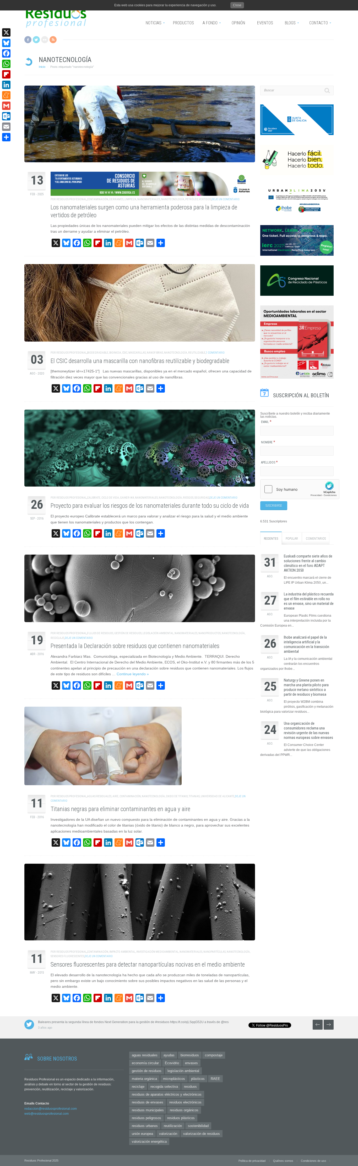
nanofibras (155, 352)
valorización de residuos (201, 1134)
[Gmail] (6, 106)
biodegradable (97, 352)
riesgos (188, 497)
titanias (194, 796)
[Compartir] (6, 137)
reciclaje (57, 638)
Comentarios (316, 538)
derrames (116, 199)
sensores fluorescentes (67, 956)
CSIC (124, 352)
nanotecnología (172, 199)
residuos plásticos (181, 1118)
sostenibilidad (198, 1126)
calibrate (93, 497)
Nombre (268, 442)
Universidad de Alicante (217, 796)
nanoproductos (209, 633)
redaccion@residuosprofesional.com (50, 1109)
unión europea (142, 1134)
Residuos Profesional (71, 199)
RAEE (215, 1079)
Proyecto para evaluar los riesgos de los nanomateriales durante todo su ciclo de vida (150, 505)
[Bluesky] (6, 43)
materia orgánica (144, 1079)
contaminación (97, 199)
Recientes (271, 538)
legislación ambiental (158, 633)
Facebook (27, 39)
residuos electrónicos (185, 1102)
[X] (6, 32)
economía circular (145, 1063)
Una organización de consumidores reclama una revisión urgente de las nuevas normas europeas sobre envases (308, 730)
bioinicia (115, 352)
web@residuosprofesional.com (46, 1113)
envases (191, 1063)
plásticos (198, 1079)
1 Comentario (215, 352)
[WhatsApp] (6, 64)
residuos (190, 1087)
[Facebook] (6, 53)
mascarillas (137, 352)
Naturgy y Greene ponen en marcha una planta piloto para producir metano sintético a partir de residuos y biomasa (306, 687)
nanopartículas (214, 951)
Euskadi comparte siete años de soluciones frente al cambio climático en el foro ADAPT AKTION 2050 (308, 563)
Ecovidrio (172, 1063)
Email (266, 422)
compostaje (214, 1055)
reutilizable (196, 352)
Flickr (44, 39)
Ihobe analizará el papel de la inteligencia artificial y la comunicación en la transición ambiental (306, 644)
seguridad (201, 497)
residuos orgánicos (184, 1110)
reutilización (173, 1126)
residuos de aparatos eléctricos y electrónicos (167, 1094)
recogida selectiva (164, 1087)
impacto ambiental (122, 951)
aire (115, 796)
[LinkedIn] (6, 85)
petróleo (191, 199)
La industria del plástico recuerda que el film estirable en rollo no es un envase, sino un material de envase (309, 601)
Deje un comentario (225, 199)
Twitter (36, 39)
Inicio (42, 66)
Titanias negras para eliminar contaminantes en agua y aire (120, 809)
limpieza (130, 199)
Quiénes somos (283, 1160)
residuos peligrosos (146, 1118)
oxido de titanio (177, 796)
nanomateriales (148, 199)
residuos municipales (148, 1110)
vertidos (205, 199)
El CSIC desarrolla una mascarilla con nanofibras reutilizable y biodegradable (140, 361)
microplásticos (174, 1079)
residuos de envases (147, 1102)
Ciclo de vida (110, 497)
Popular (292, 538)
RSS (53, 39)
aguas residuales (99, 796)
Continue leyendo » (133, 674)
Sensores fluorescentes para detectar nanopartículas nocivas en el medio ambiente (148, 964)
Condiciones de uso (313, 1160)
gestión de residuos (128, 633)
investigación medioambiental (157, 951)
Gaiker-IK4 (127, 497)
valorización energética (149, 1141)
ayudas (169, 1055)
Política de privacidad (251, 1160)
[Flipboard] (6, 74)
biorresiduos (190, 1055)
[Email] (6, 126)
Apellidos (269, 462)
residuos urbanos (145, 1126)
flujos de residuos (100, 633)
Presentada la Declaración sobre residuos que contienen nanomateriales (135, 646)
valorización (168, 1134)
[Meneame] (6, 95)
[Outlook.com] (6, 116)
